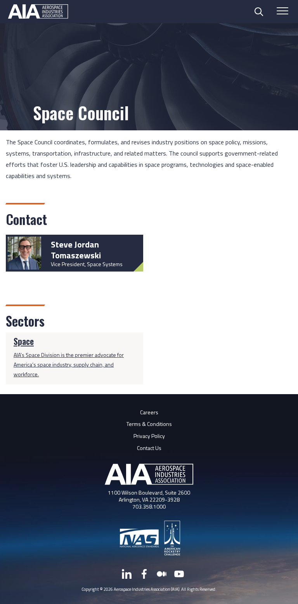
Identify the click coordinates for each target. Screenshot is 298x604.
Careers (149, 412)
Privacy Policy (149, 436)
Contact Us (149, 448)
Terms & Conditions (149, 424)
